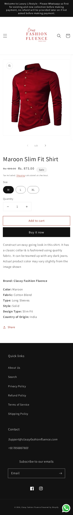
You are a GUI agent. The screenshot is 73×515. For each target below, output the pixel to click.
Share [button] (11, 327)
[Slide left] (27, 145)
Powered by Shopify (50, 507)
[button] (5, 35)
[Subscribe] (60, 473)
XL (33, 190)
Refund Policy (17, 395)
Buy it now (36, 232)
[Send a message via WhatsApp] (66, 508)
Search (12, 377)
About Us (14, 367)
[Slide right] (45, 145)
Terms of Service (18, 404)
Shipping (20, 175)
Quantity (8, 199)
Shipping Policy (18, 414)
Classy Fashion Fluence (31, 507)
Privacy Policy (17, 386)
